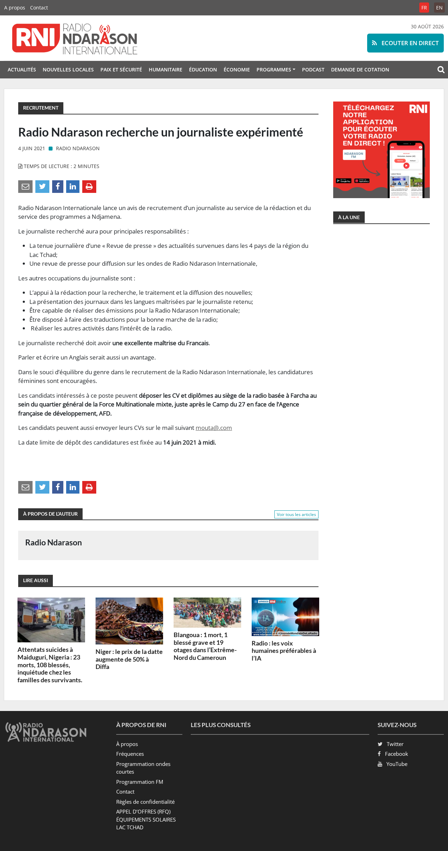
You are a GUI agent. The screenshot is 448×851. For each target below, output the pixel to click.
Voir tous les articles (296, 514)
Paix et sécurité (121, 69)
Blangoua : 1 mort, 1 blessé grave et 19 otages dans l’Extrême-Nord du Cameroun (205, 646)
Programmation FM (139, 781)
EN (439, 7)
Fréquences (130, 753)
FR (424, 7)
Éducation (203, 69)
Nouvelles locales (68, 69)
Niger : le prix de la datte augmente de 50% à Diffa (129, 659)
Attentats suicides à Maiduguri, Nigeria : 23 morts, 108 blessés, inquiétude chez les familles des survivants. (50, 664)
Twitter (395, 743)
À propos (127, 743)
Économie (237, 69)
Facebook (396, 753)
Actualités (22, 69)
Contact (39, 7)
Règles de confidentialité (145, 801)
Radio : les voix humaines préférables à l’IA (284, 650)
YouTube (396, 763)
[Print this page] (89, 186)
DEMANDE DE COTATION (360, 69)
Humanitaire (165, 69)
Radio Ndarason (78, 148)
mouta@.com (214, 428)
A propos (14, 7)
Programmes (274, 69)
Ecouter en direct (409, 43)
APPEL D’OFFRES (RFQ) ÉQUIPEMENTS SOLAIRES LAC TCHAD (146, 819)
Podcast (313, 69)
